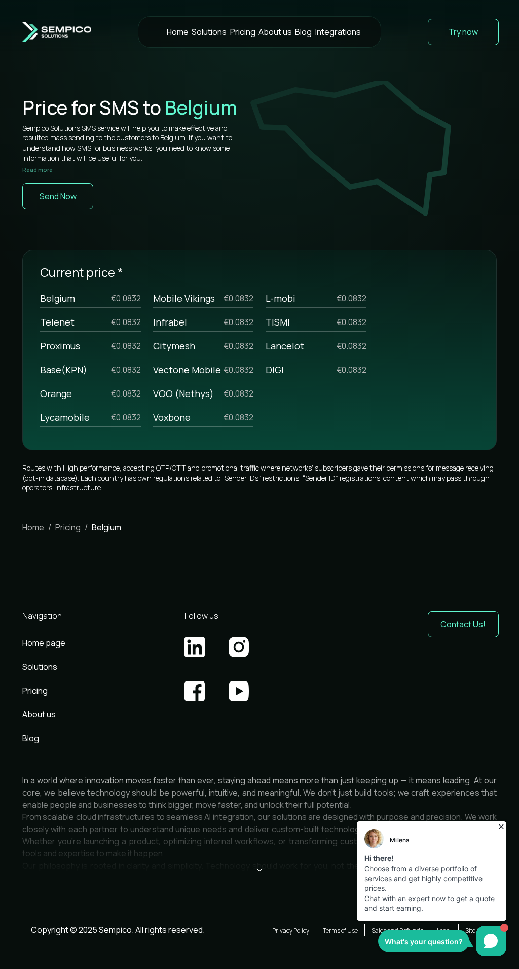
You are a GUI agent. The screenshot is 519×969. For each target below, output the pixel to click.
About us (275, 32)
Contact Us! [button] (463, 624)
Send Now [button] (58, 196)
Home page (43, 643)
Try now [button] (463, 32)
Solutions (209, 32)
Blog (303, 32)
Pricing (242, 32)
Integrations (338, 32)
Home (178, 32)
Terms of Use (340, 930)
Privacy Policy (290, 930)
